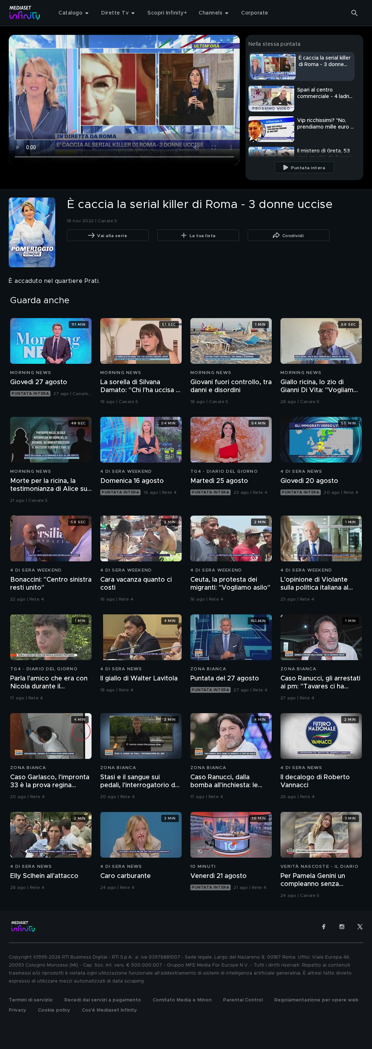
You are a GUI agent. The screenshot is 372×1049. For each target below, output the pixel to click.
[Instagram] (342, 926)
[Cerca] (354, 13)
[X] (360, 926)
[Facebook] (323, 926)
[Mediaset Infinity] (25, 12)
